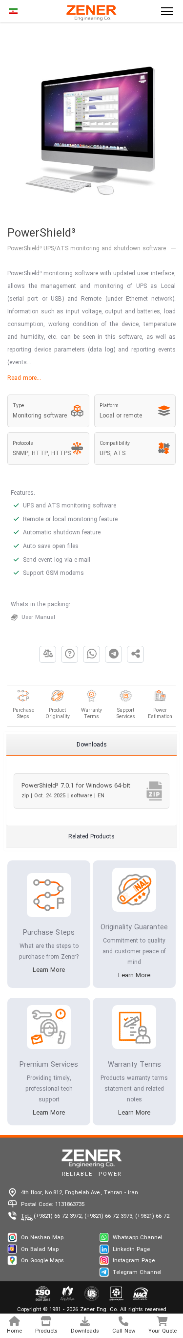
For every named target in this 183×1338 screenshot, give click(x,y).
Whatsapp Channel (137, 1238)
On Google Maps (42, 1261)
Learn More (49, 970)
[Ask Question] (69, 654)
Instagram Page (134, 1261)
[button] (47, 654)
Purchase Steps (23, 714)
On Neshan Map (42, 1238)
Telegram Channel (137, 1272)
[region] (91, 745)
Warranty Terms (91, 714)
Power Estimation (160, 714)
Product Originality (57, 714)
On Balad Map (40, 1249)
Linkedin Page (131, 1249)
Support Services (126, 714)
